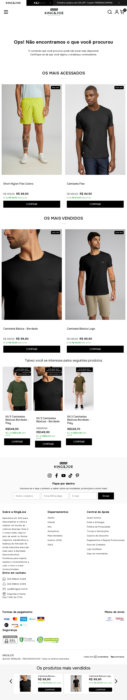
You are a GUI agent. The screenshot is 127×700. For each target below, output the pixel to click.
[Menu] (6, 12)
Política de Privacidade (98, 526)
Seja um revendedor (97, 553)
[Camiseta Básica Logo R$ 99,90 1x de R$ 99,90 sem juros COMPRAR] (76, 690)
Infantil (51, 522)
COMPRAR (50, 689)
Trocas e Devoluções (98, 531)
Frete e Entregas (95, 522)
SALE (50, 544)
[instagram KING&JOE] (49, 475)
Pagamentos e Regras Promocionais (106, 540)
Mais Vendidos (55, 535)
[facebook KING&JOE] (56, 475)
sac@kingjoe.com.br (17, 589)
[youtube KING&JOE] (63, 475)
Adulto (51, 517)
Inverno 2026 (55, 540)
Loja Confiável (94, 549)
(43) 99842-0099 (16, 579)
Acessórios (53, 531)
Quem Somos (94, 517)
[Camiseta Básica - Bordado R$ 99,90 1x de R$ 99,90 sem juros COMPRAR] (25, 690)
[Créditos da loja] (117, 656)
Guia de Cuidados (96, 544)
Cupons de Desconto (98, 535)
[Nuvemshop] (96, 657)
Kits (49, 526)
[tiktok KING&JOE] (70, 475)
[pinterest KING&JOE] (77, 475)
